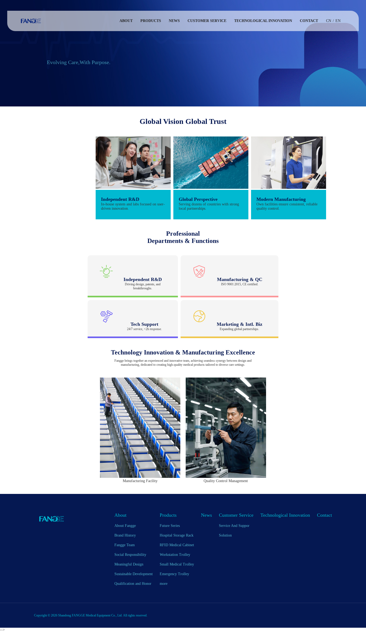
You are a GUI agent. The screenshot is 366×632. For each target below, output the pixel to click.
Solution (225, 535)
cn (328, 21)
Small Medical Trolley (177, 564)
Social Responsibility (130, 555)
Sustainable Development (133, 574)
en (338, 21)
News (174, 21)
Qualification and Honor (132, 584)
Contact (309, 21)
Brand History (125, 535)
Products (150, 21)
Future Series (170, 526)
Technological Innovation (263, 21)
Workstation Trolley (175, 555)
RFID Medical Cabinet (177, 545)
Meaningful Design (128, 564)
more (163, 584)
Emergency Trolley (174, 574)
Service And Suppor (234, 526)
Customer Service (207, 21)
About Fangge (125, 526)
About (126, 21)
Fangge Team (124, 545)
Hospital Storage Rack (176, 535)
